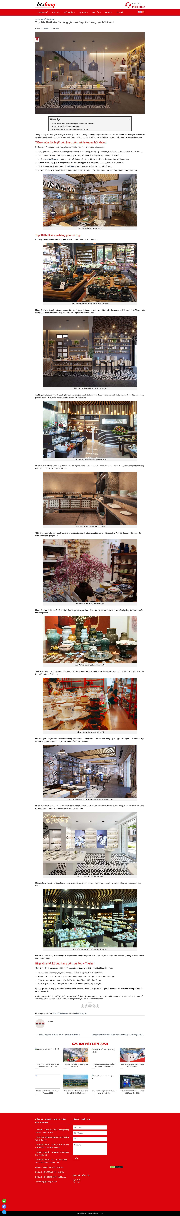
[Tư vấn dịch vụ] (3, 1212)
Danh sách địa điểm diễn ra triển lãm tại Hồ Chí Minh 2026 (76, 1092)
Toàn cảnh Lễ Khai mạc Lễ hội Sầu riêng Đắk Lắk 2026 (48, 1065)
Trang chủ (42, 12)
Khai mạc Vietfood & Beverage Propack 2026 (47, 1092)
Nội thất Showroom (47, 19)
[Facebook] (3, 1206)
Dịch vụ (82, 12)
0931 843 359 (138, 7)
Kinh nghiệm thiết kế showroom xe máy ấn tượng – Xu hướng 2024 (116, 1035)
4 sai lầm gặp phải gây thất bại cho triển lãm (132, 1065)
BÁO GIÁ (56, 12)
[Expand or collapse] (129, 119)
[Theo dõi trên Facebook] (74, 1181)
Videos (108, 12)
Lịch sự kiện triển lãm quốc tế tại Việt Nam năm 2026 (132, 1092)
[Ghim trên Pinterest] (94, 1006)
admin (57, 28)
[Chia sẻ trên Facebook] (82, 1006)
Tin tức (95, 12)
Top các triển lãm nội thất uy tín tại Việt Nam (76, 1065)
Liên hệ (119, 12)
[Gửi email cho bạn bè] (90, 1006)
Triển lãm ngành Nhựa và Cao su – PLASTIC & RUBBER (59, 1035)
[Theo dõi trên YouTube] (78, 1181)
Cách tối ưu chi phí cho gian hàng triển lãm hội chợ (104, 1092)
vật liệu (71, 166)
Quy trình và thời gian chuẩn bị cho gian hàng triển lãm (104, 1065)
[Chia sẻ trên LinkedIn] (97, 1006)
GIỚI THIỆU (69, 12)
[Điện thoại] (3, 1201)
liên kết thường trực (80, 1013)
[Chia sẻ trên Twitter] (86, 1006)
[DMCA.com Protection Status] (116, 1167)
